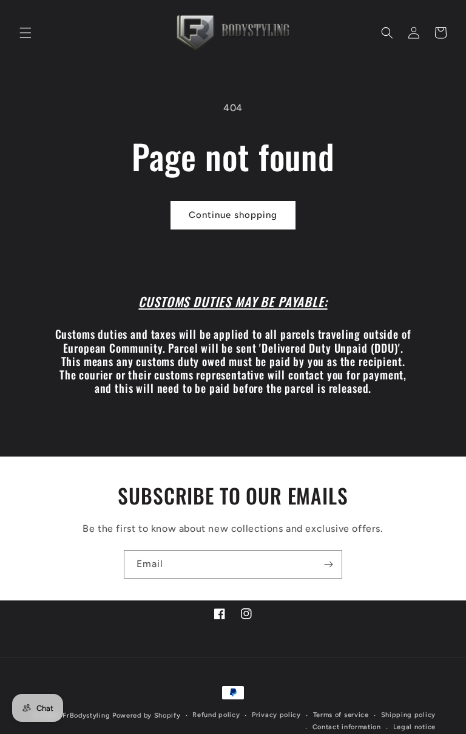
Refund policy (216, 715)
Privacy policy (276, 715)
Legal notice (414, 727)
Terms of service (341, 715)
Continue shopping (233, 214)
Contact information (346, 727)
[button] (25, 32)
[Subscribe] (328, 564)
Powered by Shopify (146, 715)
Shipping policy (408, 715)
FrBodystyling (86, 715)
